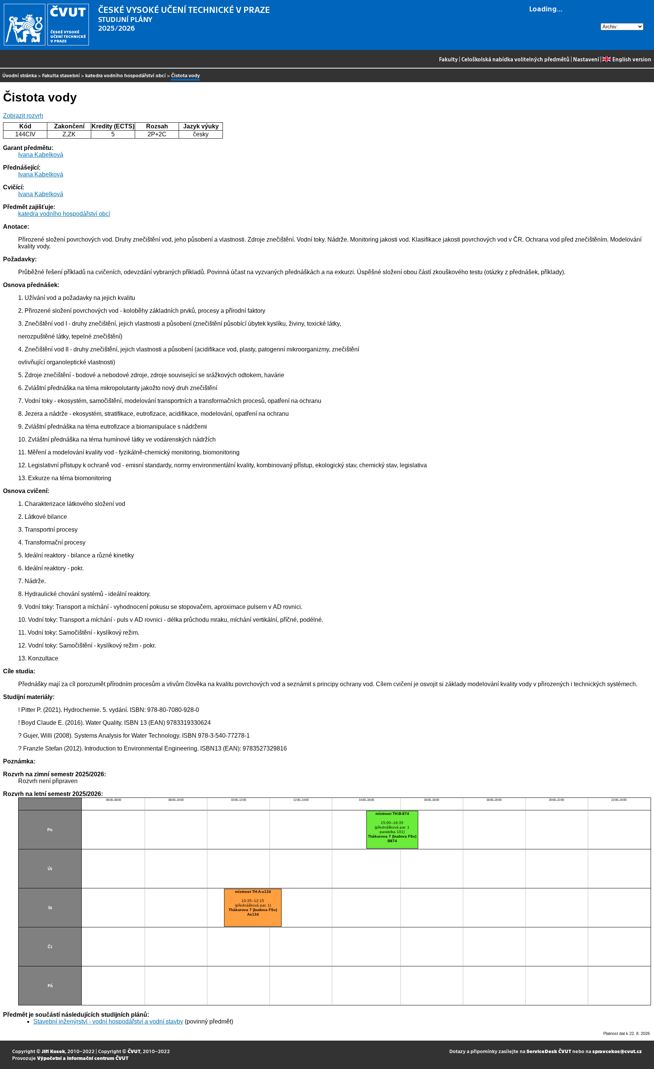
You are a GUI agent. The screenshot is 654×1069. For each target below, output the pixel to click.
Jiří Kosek (53, 1051)
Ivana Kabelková (40, 154)
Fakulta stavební (61, 75)
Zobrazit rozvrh (23, 115)
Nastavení (586, 59)
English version (631, 59)
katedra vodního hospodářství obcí (125, 75)
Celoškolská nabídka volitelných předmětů (515, 59)
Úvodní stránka (19, 75)
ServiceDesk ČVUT (548, 1051)
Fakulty (448, 59)
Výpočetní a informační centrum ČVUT (82, 1058)
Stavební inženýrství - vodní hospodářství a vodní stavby (108, 1021)
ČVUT (134, 1051)
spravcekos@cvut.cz (617, 1051)
